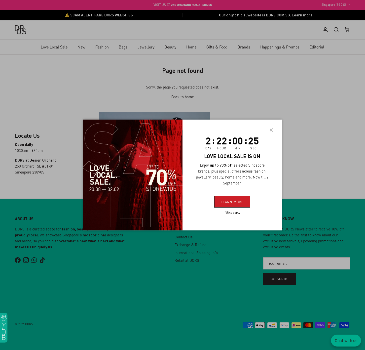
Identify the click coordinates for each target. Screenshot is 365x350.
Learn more (232, 202)
